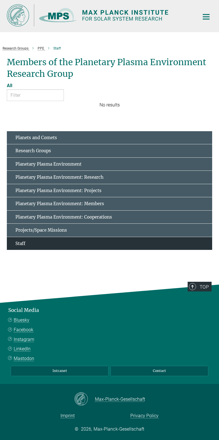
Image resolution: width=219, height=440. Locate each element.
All (9, 85)
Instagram (24, 339)
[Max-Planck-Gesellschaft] (84, 399)
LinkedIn (22, 348)
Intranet (59, 371)
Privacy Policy (144, 415)
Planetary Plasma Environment (48, 164)
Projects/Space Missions (41, 230)
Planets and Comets (36, 137)
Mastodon (24, 358)
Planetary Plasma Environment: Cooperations (63, 217)
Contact (159, 371)
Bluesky (21, 320)
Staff (20, 243)
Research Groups (33, 150)
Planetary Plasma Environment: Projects (58, 190)
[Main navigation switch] (206, 16)
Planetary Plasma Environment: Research (59, 177)
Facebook (23, 329)
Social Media (23, 310)
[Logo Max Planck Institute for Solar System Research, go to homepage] (99, 15)
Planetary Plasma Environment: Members (59, 203)
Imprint (67, 415)
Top (204, 287)
